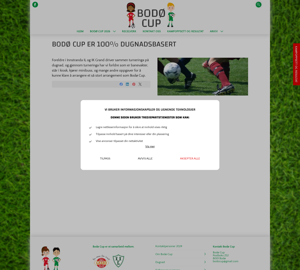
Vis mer (150, 146)
